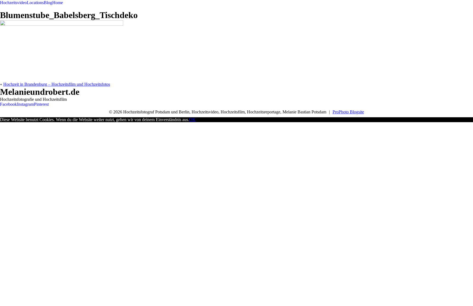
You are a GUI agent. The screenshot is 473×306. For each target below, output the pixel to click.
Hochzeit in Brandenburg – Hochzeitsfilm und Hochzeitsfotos (56, 84)
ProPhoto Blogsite (348, 112)
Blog (48, 2)
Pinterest (41, 104)
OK (192, 119)
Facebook (8, 104)
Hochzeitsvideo (13, 2)
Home (57, 2)
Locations (35, 2)
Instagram (25, 104)
